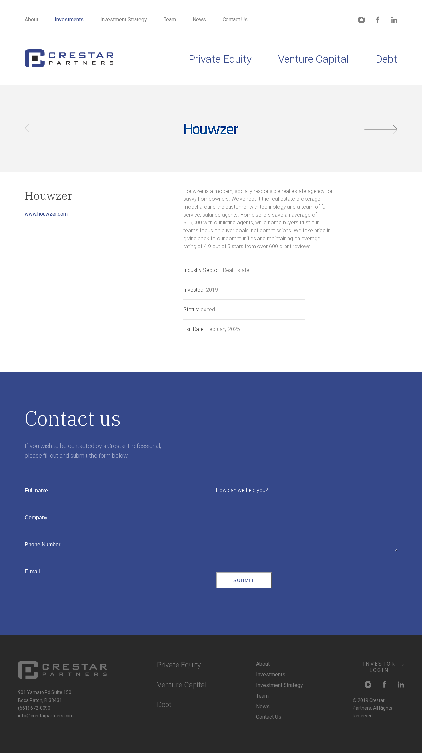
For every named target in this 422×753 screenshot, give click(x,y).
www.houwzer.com (46, 214)
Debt (386, 59)
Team (170, 19)
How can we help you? (242, 490)
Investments (69, 19)
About (31, 19)
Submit (244, 580)
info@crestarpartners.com (46, 715)
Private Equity (220, 59)
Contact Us (235, 19)
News (199, 19)
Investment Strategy (123, 19)
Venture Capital (313, 59)
